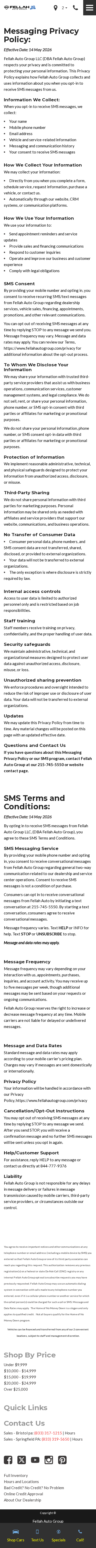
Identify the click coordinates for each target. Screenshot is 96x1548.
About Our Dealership (22, 1500)
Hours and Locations (21, 1481)
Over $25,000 (16, 1389)
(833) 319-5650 (55, 1439)
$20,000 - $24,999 (20, 1383)
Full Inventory (16, 1475)
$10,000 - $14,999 (20, 1370)
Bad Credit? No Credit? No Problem (34, 1487)
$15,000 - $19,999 (20, 1377)
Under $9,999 (15, 1364)
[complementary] (80, 1532)
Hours (70, 1433)
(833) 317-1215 (48, 1433)
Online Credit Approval (23, 1493)
